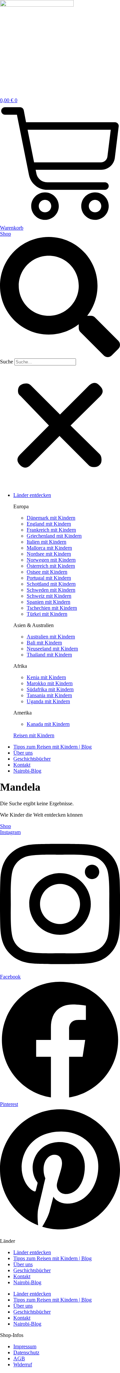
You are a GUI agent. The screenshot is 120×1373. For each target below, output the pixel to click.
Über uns (23, 1264)
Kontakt (21, 1276)
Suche (6, 361)
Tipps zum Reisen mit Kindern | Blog (52, 1258)
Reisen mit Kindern (33, 735)
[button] (60, 297)
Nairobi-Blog (27, 1282)
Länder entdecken (32, 1252)
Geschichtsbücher (32, 1270)
